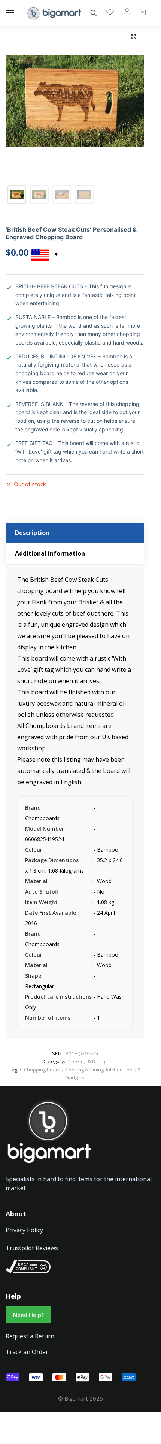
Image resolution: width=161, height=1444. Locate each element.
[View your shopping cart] (139, 8)
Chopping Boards (43, 1069)
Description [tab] (32, 533)
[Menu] (17, 13)
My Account (127, 11)
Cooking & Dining (87, 1061)
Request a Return (30, 1336)
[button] (133, 36)
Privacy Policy (24, 1230)
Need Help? (28, 1314)
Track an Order (27, 1352)
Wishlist (110, 11)
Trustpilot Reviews (32, 1248)
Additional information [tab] (50, 553)
